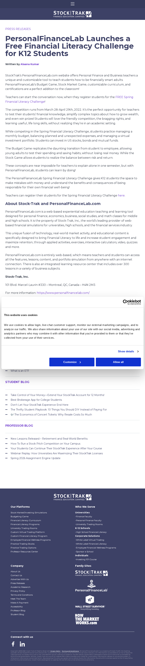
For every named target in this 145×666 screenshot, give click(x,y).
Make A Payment (19, 602)
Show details (126, 351)
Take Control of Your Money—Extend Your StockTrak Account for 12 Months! (57, 395)
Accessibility (17, 606)
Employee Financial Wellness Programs (31, 540)
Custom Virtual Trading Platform (28, 532)
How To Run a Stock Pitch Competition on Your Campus (45, 443)
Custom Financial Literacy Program (29, 536)
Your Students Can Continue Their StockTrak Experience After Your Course (56, 448)
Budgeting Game (19, 516)
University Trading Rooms (24, 528)
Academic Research (20, 587)
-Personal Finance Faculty (88, 520)
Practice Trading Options (23, 547)
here (121, 195)
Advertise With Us (20, 579)
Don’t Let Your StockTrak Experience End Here (39, 404)
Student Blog (17, 614)
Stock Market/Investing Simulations (29, 512)
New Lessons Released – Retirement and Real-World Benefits (49, 438)
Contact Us (16, 575)
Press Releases (18, 29)
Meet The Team (18, 598)
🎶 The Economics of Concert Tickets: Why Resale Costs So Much (51, 414)
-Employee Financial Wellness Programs (95, 547)
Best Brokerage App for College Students (36, 399)
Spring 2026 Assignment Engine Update (35, 458)
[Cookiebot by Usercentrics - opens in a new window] (125, 302)
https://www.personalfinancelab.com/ (63, 293)
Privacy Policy (18, 591)
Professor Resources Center (24, 551)
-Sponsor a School (84, 551)
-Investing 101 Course (86, 559)
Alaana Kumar (30, 64)
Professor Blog (18, 610)
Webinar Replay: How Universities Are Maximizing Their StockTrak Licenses (57, 453)
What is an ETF (20, 370)
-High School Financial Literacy (91, 532)
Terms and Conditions (22, 594)
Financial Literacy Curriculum (26, 520)
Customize (70, 361)
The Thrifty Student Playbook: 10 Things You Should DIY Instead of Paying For (59, 409)
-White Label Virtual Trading (89, 540)
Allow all (118, 361)
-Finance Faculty (83, 516)
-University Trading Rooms (89, 524)
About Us (15, 571)
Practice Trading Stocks (22, 543)
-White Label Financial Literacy (91, 543)
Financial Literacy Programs (25, 524)
